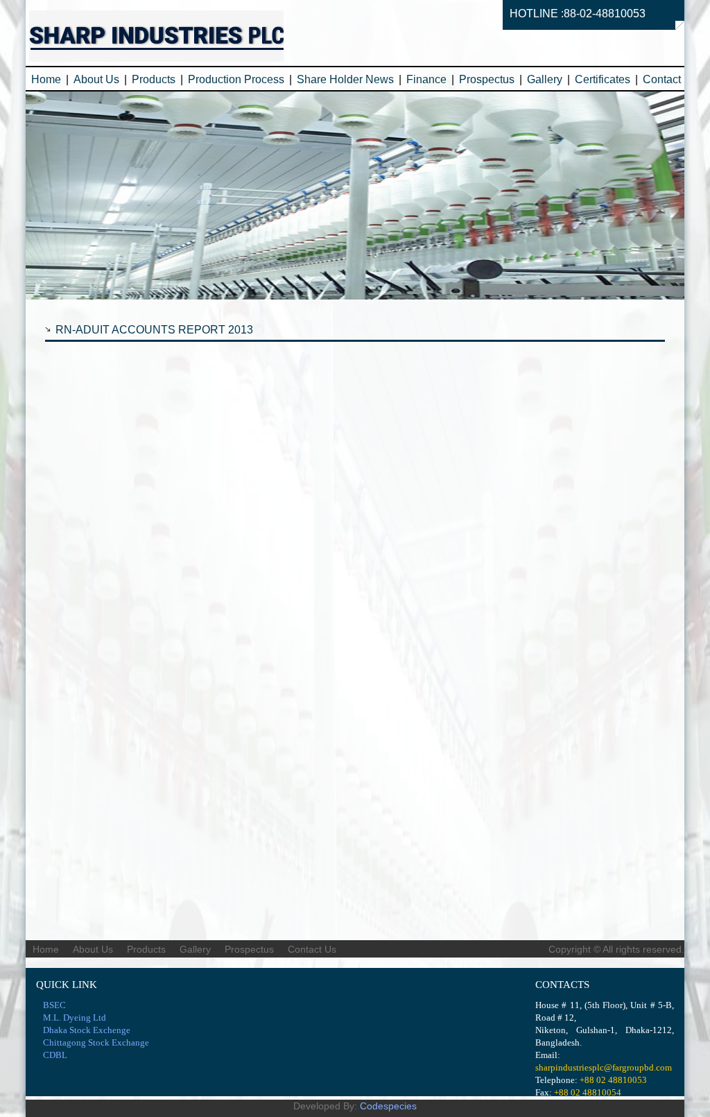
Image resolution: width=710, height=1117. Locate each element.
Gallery (544, 79)
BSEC (54, 1005)
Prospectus (486, 79)
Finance (426, 79)
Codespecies (388, 1105)
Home (46, 79)
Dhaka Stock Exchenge (86, 1030)
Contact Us (312, 949)
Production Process (236, 79)
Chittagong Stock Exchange (96, 1042)
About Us (96, 79)
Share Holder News (345, 79)
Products (153, 79)
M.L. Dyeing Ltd (74, 1017)
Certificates (602, 79)
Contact (662, 79)
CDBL (55, 1055)
